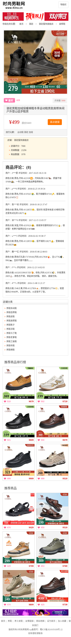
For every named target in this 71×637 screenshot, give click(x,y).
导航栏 (63, 4)
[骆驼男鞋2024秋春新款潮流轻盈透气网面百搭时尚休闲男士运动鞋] (52, 383)
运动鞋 (20, 132)
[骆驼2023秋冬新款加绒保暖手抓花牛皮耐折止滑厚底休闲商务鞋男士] (52, 586)
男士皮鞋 (18, 621)
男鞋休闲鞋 (11, 308)
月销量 (59, 100)
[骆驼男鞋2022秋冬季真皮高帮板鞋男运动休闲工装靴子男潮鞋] (18, 586)
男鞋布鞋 (10, 345)
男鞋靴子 (10, 325)
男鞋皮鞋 (10, 316)
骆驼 (31, 24)
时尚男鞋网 (23, 629)
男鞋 (10, 621)
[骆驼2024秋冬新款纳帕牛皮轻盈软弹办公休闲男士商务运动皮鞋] (18, 421)
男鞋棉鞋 (10, 350)
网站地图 (40, 621)
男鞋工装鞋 (11, 341)
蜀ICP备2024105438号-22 (51, 629)
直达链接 (55, 122)
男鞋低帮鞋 (11, 312)
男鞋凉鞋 (10, 329)
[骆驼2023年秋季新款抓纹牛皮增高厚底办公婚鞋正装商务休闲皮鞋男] (52, 421)
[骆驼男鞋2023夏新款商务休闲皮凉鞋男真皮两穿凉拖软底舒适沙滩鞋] (52, 509)
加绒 (31, 132)
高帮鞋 (62, 24)
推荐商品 (10, 488)
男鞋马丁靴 (11, 333)
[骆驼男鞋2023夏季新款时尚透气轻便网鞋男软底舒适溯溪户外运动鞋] (52, 460)
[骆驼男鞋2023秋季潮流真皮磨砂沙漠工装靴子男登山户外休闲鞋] (52, 547)
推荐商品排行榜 (15, 362)
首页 (21, 24)
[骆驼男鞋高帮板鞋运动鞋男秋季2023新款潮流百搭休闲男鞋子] (18, 547)
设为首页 (51, 621)
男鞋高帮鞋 (11, 321)
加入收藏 (62, 621)
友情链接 (29, 621)
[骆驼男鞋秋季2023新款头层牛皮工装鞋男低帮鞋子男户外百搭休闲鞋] (18, 460)
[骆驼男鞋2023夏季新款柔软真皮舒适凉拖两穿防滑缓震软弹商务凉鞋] (18, 509)
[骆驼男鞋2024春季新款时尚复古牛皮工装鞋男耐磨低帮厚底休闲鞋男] (18, 383)
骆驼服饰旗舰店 (46, 24)
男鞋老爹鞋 (11, 337)
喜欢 (10, 100)
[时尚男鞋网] (35, 5)
